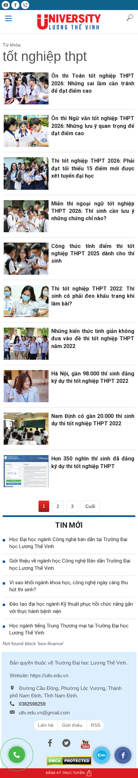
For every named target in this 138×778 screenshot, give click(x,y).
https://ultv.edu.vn (49, 675)
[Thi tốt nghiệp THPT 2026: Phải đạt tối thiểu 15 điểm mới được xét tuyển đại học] (26, 173)
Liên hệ (46, 725)
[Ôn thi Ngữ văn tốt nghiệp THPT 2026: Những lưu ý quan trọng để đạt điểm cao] (26, 130)
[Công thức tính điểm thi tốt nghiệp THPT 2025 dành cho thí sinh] (26, 258)
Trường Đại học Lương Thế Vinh (90, 663)
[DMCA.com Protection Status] (69, 760)
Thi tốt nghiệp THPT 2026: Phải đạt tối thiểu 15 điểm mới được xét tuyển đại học (92, 168)
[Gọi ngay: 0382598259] (20, 758)
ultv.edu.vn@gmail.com (44, 712)
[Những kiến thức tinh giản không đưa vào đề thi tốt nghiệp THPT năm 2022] (26, 343)
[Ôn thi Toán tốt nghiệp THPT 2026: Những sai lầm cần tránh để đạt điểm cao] (26, 88)
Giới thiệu (72, 725)
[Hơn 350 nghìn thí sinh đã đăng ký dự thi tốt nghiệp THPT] (26, 470)
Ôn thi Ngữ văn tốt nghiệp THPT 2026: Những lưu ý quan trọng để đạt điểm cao (92, 126)
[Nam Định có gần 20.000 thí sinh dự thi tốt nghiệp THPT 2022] (26, 428)
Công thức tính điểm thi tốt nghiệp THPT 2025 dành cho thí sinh (92, 253)
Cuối (90, 506)
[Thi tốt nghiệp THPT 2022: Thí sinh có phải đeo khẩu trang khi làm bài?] (26, 301)
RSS (95, 725)
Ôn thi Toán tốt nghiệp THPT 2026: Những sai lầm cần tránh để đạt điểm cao (92, 83)
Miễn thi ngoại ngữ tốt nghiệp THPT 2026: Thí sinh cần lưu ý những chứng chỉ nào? (92, 211)
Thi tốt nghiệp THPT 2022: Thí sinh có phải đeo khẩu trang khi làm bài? (92, 296)
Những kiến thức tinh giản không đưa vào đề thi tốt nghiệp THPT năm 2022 (92, 338)
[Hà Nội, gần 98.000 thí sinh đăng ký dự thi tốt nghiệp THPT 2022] (26, 385)
